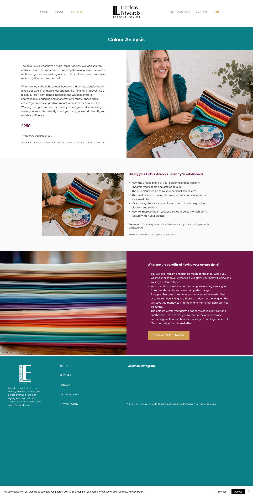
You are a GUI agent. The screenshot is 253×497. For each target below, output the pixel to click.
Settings (222, 491)
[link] (216, 12)
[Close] (249, 491)
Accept (238, 491)
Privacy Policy (136, 491)
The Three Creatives (205, 404)
